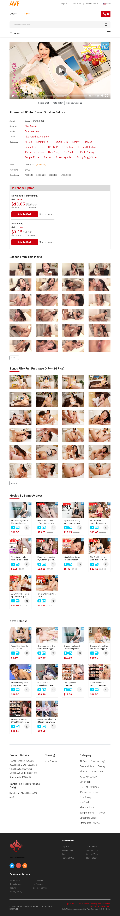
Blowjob (88, 141)
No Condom (70, 152)
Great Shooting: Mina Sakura (46, 595)
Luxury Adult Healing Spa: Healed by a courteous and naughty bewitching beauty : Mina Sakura (20, 595)
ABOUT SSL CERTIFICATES (17, 857)
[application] (60, 70)
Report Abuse (16, 884)
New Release (18, 621)
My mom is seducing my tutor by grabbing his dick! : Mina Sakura (46, 558)
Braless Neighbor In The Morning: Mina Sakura (19, 522)
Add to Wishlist (48, 214)
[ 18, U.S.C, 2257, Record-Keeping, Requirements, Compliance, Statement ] (88, 905)
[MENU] (108, 33)
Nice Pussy (54, 152)
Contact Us (38, 880)
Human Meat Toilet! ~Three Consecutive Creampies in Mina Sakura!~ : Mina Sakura (46, 522)
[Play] (60, 70)
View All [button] (14, 357)
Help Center (91, 3)
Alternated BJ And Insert (37, 136)
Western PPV (92, 850)
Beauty (75, 141)
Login (63, 3)
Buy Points (76, 3)
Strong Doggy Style (87, 157)
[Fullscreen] (106, 95)
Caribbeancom (32, 131)
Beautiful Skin (61, 141)
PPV (25, 14)
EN (107, 3)
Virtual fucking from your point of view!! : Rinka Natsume (19, 684)
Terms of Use (68, 858)
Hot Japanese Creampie (70, 684)
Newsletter (91, 858)
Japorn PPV (91, 846)
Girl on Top (67, 147)
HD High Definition (86, 147)
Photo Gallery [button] (57, 103)
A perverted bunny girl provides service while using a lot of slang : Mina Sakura (73, 522)
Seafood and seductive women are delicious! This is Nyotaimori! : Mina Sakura (99, 522)
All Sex (28, 141)
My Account (38, 884)
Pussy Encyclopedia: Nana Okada (20, 647)
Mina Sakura (31, 126)
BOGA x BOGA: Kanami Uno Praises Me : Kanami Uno (45, 684)
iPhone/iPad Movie (34, 152)
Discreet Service (40, 887)
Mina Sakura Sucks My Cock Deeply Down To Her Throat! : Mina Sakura (73, 558)
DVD (12, 14)
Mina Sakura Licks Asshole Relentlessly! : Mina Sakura (20, 558)
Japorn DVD (67, 846)
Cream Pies (30, 147)
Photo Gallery (87, 152)
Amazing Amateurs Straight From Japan (20, 720)
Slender (47, 157)
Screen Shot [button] (43, 103)
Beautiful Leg (43, 141)
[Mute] (102, 95)
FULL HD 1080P (49, 147)
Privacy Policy (16, 891)
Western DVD (68, 850)
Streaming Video (64, 157)
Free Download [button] (73, 103)
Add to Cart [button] (24, 214)
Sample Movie (32, 157)
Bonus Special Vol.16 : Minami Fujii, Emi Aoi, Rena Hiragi (46, 720)
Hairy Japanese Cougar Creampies (98, 684)
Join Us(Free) (92, 854)
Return (13, 887)
